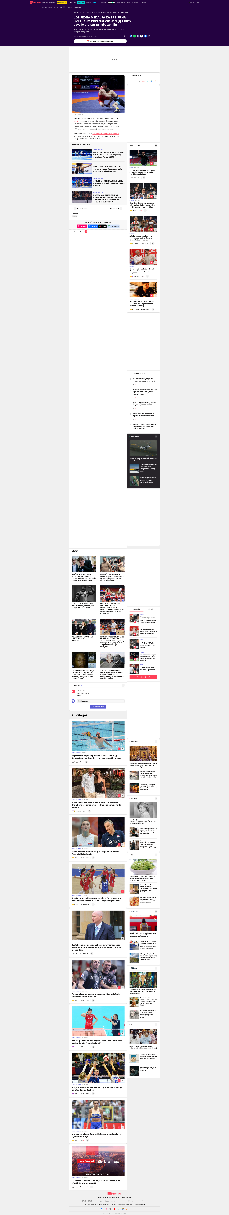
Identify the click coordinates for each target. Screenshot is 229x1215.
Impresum (93, 1204)
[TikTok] (147, 81)
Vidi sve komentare (98, 706)
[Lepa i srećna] (113, 1201)
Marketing (87, 1204)
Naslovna (76, 12)
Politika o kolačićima (123, 1204)
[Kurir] (84, 1201)
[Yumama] (135, 1201)
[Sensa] (128, 1201)
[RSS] (155, 81)
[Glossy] (106, 1201)
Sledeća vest (114, 209)
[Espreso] (90, 1201)
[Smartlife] (120, 1201)
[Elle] (96, 1201)
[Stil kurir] (101, 1201)
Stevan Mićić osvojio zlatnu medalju (105, 134)
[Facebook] (132, 81)
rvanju (76, 121)
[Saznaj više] (156, 436)
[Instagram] (136, 81)
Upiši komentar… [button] (83, 701)
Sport (83, 12)
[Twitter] (139, 81)
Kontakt (99, 1204)
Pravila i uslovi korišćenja (110, 1204)
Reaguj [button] (76, 231)
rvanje (74, 216)
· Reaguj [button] (134, 210)
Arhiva (132, 1204)
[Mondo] (35, 2)
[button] (125, 36)
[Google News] (151, 81)
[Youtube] (144, 81)
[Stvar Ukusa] (144, 1201)
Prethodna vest (82, 209)
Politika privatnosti (140, 1204)
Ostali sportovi (91, 12)
